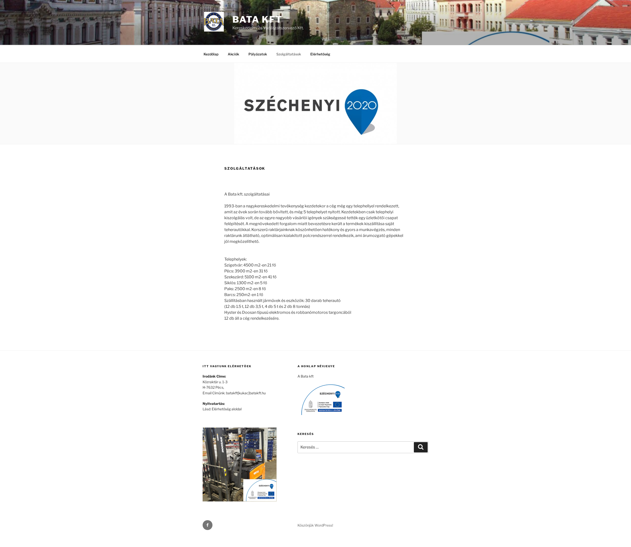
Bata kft (257, 19)
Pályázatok (257, 54)
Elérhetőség (320, 54)
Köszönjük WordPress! (315, 525)
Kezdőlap (211, 54)
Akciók (233, 54)
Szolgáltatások (288, 54)
